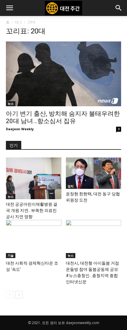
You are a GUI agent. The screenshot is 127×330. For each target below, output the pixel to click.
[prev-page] (9, 294)
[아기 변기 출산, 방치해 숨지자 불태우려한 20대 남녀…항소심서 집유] (63, 73)
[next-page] (19, 294)
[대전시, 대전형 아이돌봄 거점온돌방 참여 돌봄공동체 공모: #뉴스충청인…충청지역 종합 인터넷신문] (93, 239)
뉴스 (11, 104)
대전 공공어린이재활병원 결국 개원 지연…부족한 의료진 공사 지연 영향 (31, 210)
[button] (9, 8)
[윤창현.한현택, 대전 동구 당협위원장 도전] (93, 173)
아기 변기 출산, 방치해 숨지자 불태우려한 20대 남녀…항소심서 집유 (63, 117)
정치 (71, 186)
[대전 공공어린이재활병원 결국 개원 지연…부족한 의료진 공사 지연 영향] (33, 178)
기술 (11, 255)
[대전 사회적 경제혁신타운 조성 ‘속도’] (33, 239)
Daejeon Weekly (20, 129)
